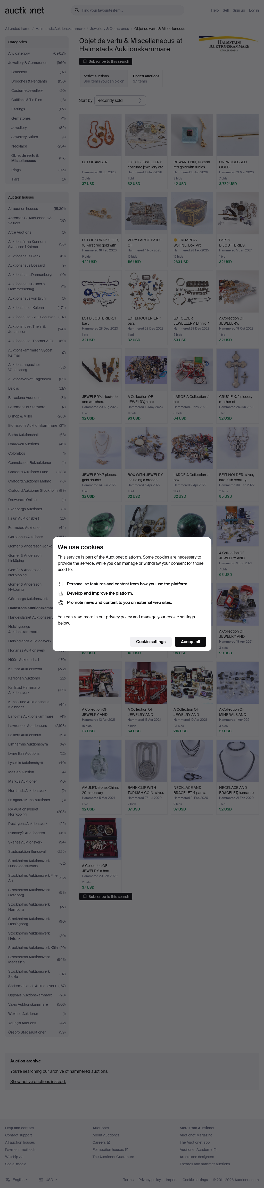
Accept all (190, 641)
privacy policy (119, 617)
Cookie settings (151, 641)
